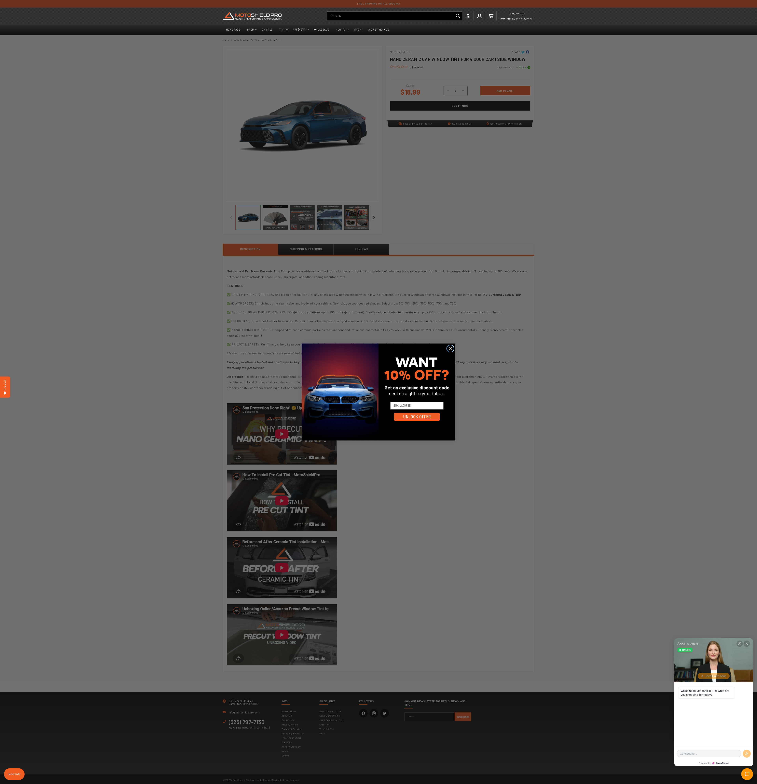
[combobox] (394, 16)
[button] (491, 15)
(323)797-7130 (517, 13)
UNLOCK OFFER (417, 417)
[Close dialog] (450, 348)
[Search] (457, 16)
